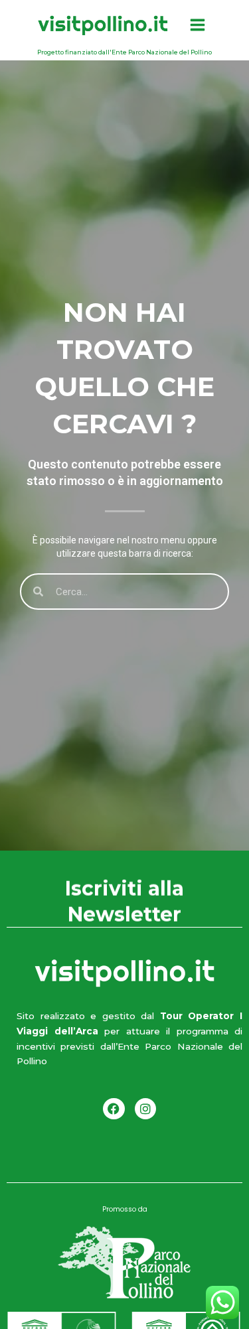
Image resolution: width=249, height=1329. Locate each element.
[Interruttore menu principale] (198, 25)
